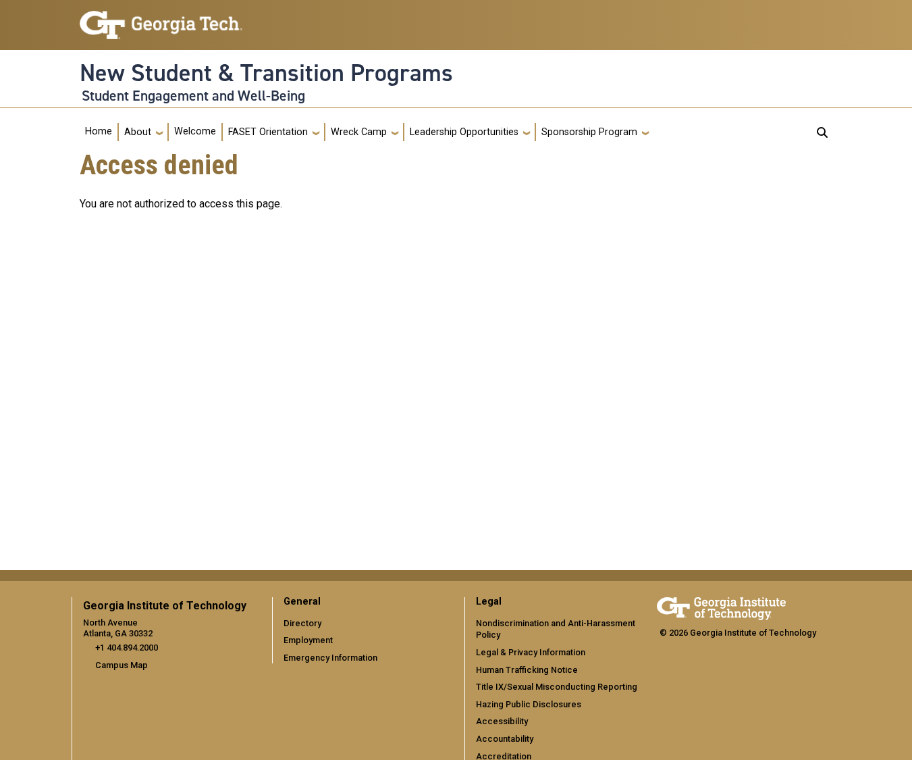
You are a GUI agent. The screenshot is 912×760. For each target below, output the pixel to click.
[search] (822, 132)
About (137, 132)
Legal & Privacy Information (530, 652)
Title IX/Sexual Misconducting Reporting (556, 687)
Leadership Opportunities (464, 132)
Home (98, 131)
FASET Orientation (268, 132)
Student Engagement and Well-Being (193, 96)
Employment (308, 640)
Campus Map (121, 665)
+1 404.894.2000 (126, 647)
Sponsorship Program (589, 132)
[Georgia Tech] (721, 606)
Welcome (195, 131)
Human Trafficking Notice (527, 670)
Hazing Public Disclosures (528, 704)
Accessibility (502, 721)
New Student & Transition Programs (266, 73)
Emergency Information (330, 658)
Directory (302, 623)
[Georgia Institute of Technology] (161, 19)
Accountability (504, 739)
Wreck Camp (359, 132)
